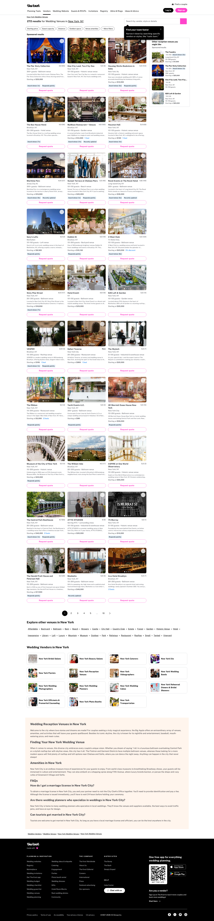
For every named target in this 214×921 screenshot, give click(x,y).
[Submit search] (183, 21)
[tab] (43, 61)
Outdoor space (75, 29)
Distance (61, 29)
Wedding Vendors (34, 834)
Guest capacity (48, 29)
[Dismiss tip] (161, 29)
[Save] (62, 41)
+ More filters (108, 29)
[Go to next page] (109, 613)
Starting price (32, 29)
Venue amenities (91, 29)
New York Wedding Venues (37, 17)
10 (103, 613)
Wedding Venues (49, 834)
